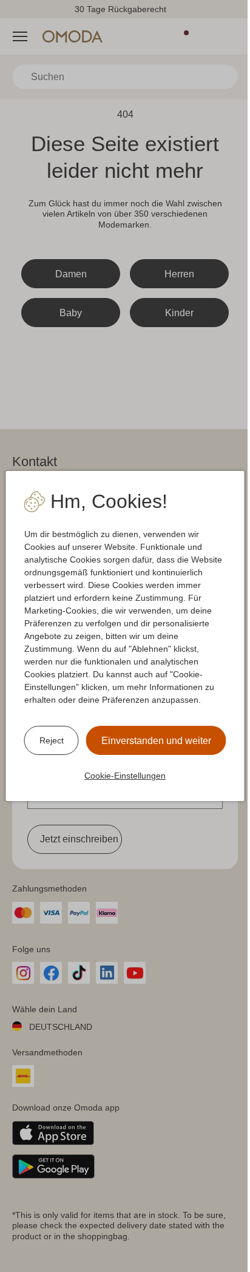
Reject (51, 740)
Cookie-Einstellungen (125, 775)
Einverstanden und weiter (156, 741)
